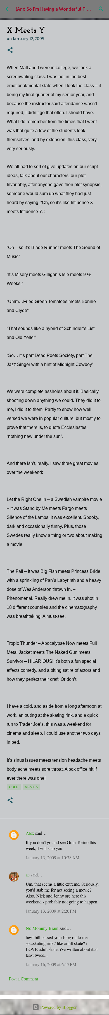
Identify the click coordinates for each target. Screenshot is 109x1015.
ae (28, 875)
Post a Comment (23, 979)
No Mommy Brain (42, 928)
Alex (30, 833)
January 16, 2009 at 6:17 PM (51, 964)
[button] (10, 50)
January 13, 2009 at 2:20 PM (51, 911)
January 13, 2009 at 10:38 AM (52, 857)
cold (13, 787)
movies (31, 787)
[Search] (101, 9)
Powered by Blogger (58, 1007)
